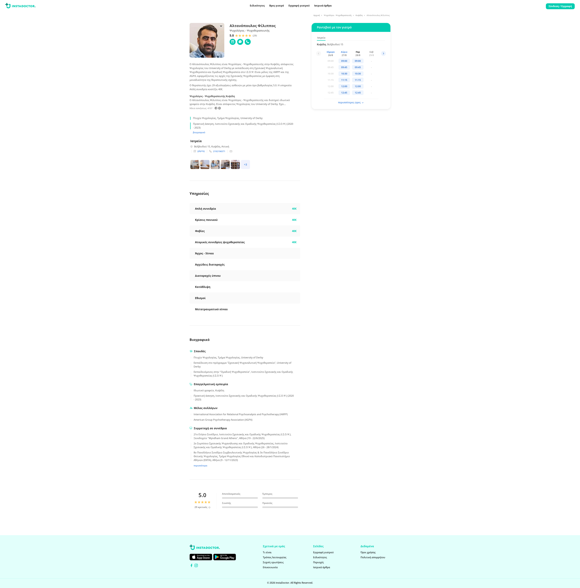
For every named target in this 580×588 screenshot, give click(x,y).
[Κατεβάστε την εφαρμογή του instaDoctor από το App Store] (201, 557)
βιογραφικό (199, 132)
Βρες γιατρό (276, 5)
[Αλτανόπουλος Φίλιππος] (216, 108)
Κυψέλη (359, 15)
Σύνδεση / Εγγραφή (560, 6)
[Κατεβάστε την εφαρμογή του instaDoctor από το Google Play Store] (224, 557)
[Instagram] (196, 565)
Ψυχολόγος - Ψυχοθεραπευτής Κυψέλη (212, 96)
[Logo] (20, 6)
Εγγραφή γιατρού (299, 5)
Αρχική (316, 15)
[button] (383, 53)
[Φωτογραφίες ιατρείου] (195, 165)
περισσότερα (200, 465)
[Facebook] (191, 565)
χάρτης (201, 151)
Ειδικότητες (257, 5)
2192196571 (219, 151)
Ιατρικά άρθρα (323, 5)
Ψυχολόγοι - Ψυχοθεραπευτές (338, 15)
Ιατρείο (321, 37)
